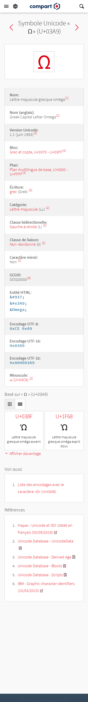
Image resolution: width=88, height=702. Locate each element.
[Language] (15, 6)
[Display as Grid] (10, 404)
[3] (35, 133)
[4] (64, 151)
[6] (29, 278)
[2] (58, 115)
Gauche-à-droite (23, 226)
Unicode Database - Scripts (40, 574)
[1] (67, 98)
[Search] (81, 6)
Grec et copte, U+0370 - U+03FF (36, 152)
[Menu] (6, 6)
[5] (30, 190)
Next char (77, 27)
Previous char (11, 27)
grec (13, 191)
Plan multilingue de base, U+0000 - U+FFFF (39, 172)
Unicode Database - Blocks (40, 565)
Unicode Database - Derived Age (44, 557)
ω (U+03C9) (19, 379)
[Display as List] (20, 404)
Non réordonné (23, 244)
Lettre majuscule (24, 209)
